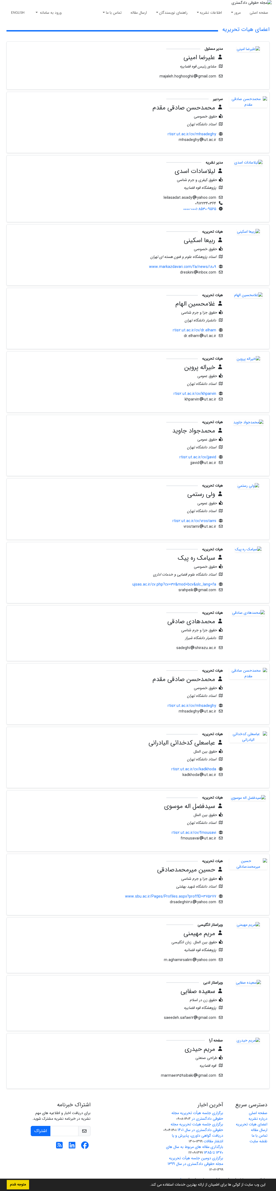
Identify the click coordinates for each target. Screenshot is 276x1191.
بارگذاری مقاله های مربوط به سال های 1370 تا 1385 (194, 1149)
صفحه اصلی (259, 13)
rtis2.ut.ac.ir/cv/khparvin (195, 394)
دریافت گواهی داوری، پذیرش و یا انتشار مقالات (197, 1138)
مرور (237, 13)
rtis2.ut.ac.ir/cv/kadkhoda (193, 769)
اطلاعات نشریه (211, 13)
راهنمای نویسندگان (173, 13)
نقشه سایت (258, 1141)
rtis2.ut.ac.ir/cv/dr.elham (194, 330)
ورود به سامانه (50, 13)
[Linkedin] (72, 1147)
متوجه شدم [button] (18, 1184)
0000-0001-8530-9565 (199, 209)
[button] (148, 1185)
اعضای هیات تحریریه (251, 1124)
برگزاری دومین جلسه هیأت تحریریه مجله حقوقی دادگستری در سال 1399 (195, 1161)
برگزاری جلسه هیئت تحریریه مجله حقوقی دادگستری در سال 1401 (197, 1127)
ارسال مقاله (138, 13)
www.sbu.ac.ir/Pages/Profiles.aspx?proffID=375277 (170, 896)
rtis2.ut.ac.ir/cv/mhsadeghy (192, 134)
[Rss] (59, 1147)
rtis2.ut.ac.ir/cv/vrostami (194, 521)
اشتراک (40, 1131)
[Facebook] (85, 1147)
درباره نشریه (258, 1119)
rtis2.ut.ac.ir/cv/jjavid (198, 457)
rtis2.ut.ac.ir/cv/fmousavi (194, 833)
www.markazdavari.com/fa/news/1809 (182, 267)
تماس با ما (114, 13)
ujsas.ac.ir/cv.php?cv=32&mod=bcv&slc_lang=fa (174, 584)
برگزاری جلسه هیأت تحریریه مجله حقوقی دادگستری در (197, 1116)
